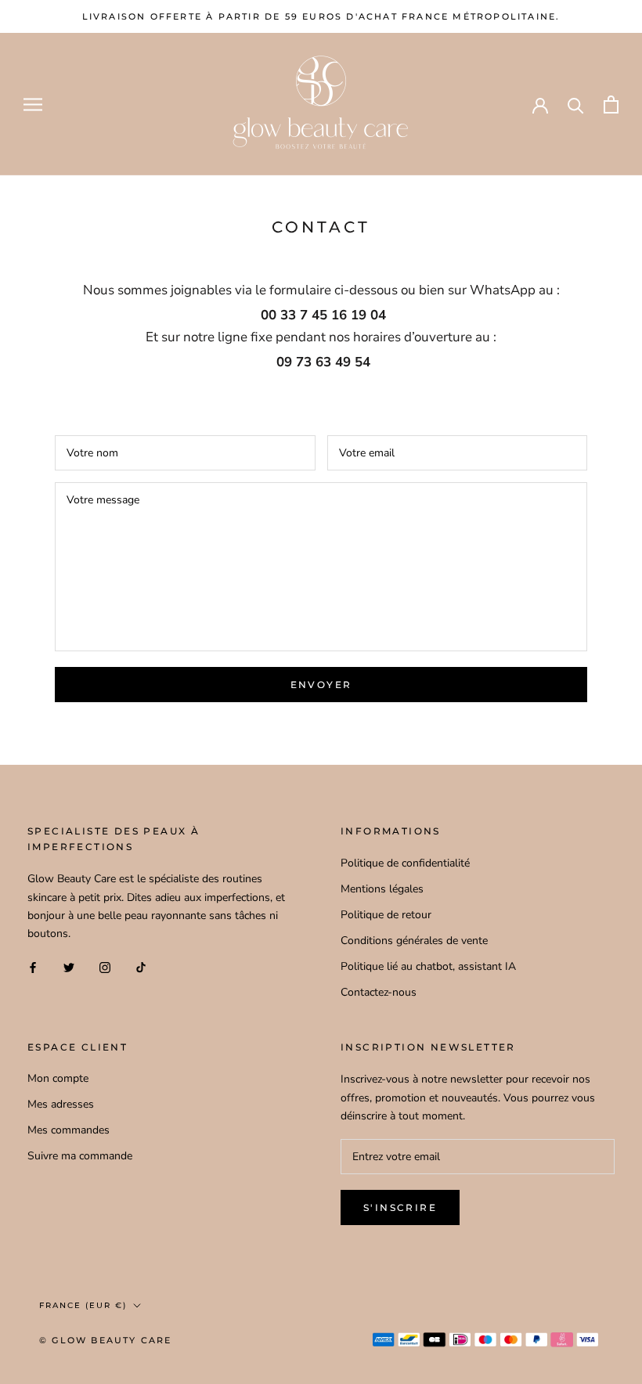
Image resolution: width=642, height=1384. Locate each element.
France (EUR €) (83, 1305)
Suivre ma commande (79, 1155)
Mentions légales (382, 888)
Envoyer (321, 684)
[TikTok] (140, 967)
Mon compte (57, 1078)
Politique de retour (386, 914)
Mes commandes (68, 1130)
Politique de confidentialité (405, 863)
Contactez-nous (379, 992)
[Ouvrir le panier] (611, 105)
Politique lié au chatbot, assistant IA (428, 966)
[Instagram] (104, 967)
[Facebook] (32, 967)
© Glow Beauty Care (105, 1340)
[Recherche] (576, 104)
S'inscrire (400, 1207)
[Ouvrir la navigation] (32, 104)
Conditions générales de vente (414, 940)
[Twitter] (68, 967)
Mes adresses (60, 1104)
